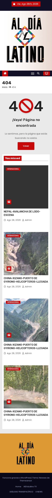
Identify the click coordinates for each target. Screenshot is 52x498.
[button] (39, 73)
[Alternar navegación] (33, 73)
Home (18, 486)
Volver (26, 146)
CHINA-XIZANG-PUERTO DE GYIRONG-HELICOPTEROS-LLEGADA (26, 280)
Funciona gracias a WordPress (17, 477)
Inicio (5, 87)
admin (28, 220)
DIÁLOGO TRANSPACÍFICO (21, 491)
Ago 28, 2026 (14, 220)
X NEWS (39, 491)
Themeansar (26, 480)
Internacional (13, 169)
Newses (43, 477)
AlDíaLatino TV (30, 486)
